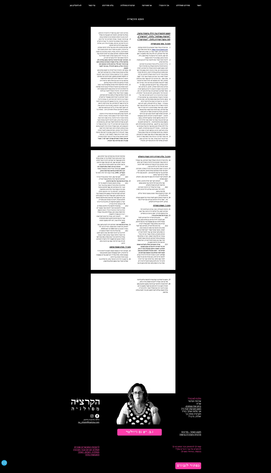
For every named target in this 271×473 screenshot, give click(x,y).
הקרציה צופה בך (193, 414)
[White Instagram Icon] (92, 416)
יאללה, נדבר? (194, 416)
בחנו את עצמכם (193, 406)
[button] (139, 432)
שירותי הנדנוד (194, 401)
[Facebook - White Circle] (97, 416)
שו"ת (198, 404)
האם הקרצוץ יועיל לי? (191, 409)
